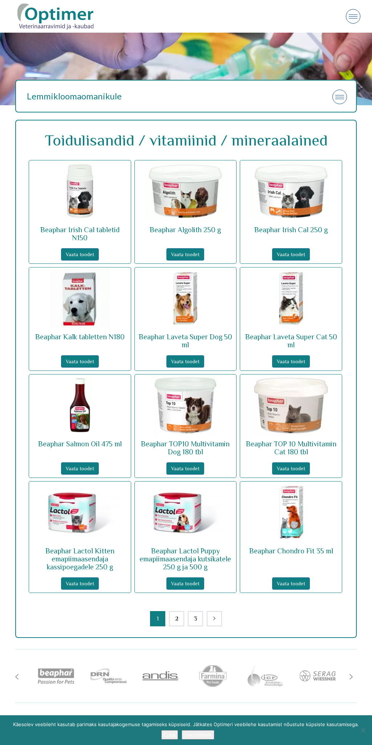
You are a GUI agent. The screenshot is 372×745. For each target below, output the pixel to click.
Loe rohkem (198, 735)
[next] (214, 618)
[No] (363, 730)
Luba (169, 735)
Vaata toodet (80, 254)
